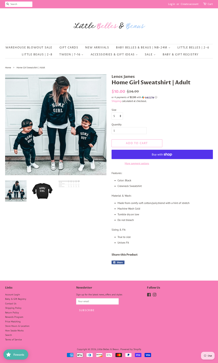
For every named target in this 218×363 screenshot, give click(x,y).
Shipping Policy (13, 307)
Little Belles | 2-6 (193, 47)
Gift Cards (68, 47)
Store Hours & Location (17, 325)
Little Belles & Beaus (108, 349)
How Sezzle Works (14, 330)
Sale (149, 54)
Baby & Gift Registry (181, 54)
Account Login (12, 294)
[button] (162, 97)
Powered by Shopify (130, 349)
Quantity (116, 124)
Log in (171, 4)
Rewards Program (14, 316)
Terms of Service (13, 339)
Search (8, 334)
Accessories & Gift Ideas (113, 54)
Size (114, 109)
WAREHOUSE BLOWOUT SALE (28, 47)
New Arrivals (97, 47)
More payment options (137, 163)
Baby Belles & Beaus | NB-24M (142, 47)
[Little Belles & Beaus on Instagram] (154, 295)
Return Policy (12, 312)
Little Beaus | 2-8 (37, 54)
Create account (190, 4)
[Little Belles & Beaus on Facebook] (149, 295)
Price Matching (13, 321)
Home (8, 67)
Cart (210, 4)
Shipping (116, 101)
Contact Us (10, 303)
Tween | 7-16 (70, 54)
